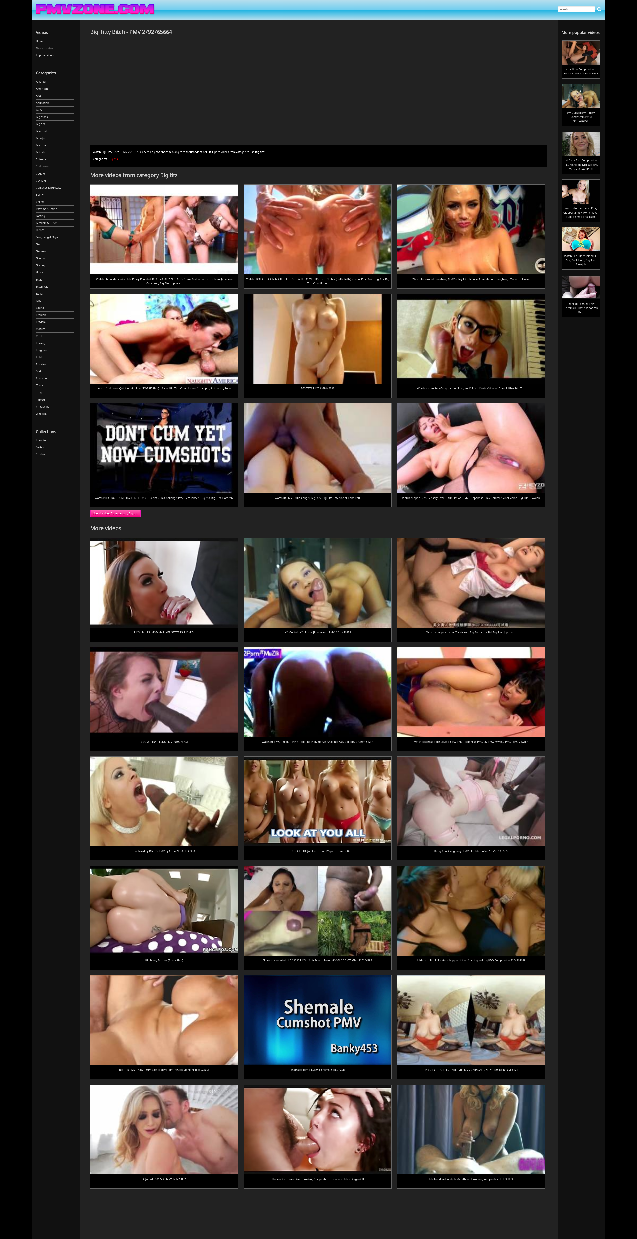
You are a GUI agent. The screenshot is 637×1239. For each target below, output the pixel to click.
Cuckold (41, 180)
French (40, 230)
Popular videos (45, 55)
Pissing (40, 343)
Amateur (41, 81)
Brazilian (41, 145)
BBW (39, 110)
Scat (38, 371)
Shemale (41, 378)
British (40, 152)
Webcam (41, 414)
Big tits (40, 124)
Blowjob (41, 138)
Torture (41, 399)
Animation (42, 103)
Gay (38, 244)
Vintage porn (44, 406)
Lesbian (41, 315)
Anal (39, 96)
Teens (40, 385)
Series (40, 447)
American (42, 89)
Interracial (42, 286)
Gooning (41, 258)
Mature (40, 329)
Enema (40, 202)
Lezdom (41, 322)
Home (39, 41)
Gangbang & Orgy (47, 237)
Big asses (42, 117)
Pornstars (42, 440)
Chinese (41, 159)
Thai (39, 392)
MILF (39, 336)
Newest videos (45, 48)
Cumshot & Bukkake (48, 187)
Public (40, 357)
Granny (40, 265)
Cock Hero (42, 166)
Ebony (40, 194)
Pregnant (42, 350)
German (41, 251)
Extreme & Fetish (46, 209)
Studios (40, 454)
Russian (41, 364)
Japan (39, 300)
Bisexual (41, 131)
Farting (40, 216)
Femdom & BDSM (46, 223)
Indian (40, 279)
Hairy (39, 272)
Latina (40, 308)
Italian (40, 293)
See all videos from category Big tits (115, 513)
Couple (40, 173)
